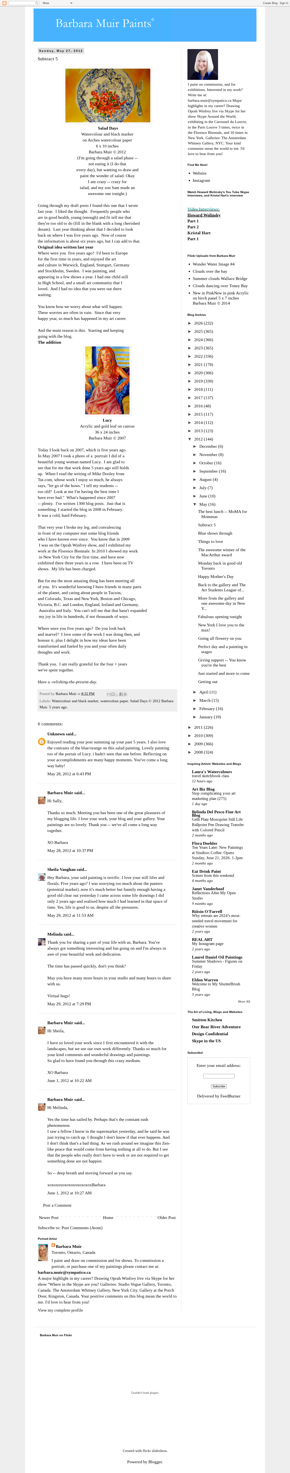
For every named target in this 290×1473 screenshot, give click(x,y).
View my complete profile (60, 1310)
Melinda (55, 934)
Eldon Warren (205, 979)
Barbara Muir (60, 792)
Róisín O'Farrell (207, 911)
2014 (199, 422)
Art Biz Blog (203, 789)
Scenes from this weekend (213, 875)
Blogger (155, 1461)
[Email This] (109, 694)
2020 (199, 372)
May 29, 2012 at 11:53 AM (70, 915)
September (209, 471)
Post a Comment (57, 1205)
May (203, 504)
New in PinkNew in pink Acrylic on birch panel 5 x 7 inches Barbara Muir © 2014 (221, 298)
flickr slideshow (155, 1451)
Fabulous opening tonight (220, 616)
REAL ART (202, 939)
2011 (199, 727)
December (208, 446)
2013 (199, 430)
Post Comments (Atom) (82, 1227)
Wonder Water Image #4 (214, 264)
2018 (199, 389)
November (208, 454)
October (206, 462)
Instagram (201, 180)
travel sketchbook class (210, 776)
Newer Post (49, 1217)
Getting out (208, 681)
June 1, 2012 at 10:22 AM (69, 1080)
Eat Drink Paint (206, 871)
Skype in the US (206, 1040)
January (206, 717)
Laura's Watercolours (212, 771)
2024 (199, 339)
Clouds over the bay (210, 271)
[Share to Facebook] (121, 694)
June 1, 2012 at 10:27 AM (69, 1193)
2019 (199, 381)
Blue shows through (215, 533)
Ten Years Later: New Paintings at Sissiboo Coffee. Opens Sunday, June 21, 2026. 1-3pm (217, 852)
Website (200, 173)
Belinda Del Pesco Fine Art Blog (216, 813)
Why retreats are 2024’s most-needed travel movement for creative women (216, 920)
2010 (199, 735)
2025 (199, 331)
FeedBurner (230, 1096)
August (206, 479)
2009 (199, 743)
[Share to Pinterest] (125, 694)
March (205, 700)
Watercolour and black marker (75, 701)
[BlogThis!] (113, 694)
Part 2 (193, 227)
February (207, 708)
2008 (199, 752)
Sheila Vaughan (61, 869)
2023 (199, 348)
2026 (199, 323)
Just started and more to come (224, 673)
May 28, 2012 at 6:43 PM (69, 773)
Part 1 (193, 221)
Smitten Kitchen (207, 1019)
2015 (199, 414)
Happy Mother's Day (216, 576)
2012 (199, 439)
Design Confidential (210, 1033)
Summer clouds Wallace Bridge (220, 278)
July (203, 487)
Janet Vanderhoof (208, 888)
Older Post (167, 1217)
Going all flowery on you (219, 638)
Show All (244, 1001)
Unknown (56, 734)
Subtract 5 (207, 525)
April (204, 692)
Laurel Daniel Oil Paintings (217, 957)
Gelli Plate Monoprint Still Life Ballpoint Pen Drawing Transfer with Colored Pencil (218, 824)
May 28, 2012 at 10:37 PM (70, 850)
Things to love (210, 541)
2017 (199, 397)
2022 (199, 356)
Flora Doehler (204, 843)
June (203, 496)
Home (108, 1217)
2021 (199, 364)
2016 (199, 406)
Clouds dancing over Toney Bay (220, 285)
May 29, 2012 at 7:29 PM (69, 1003)
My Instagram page (207, 943)
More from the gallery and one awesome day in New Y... (221, 603)
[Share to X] (117, 694)
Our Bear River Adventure (216, 1026)
